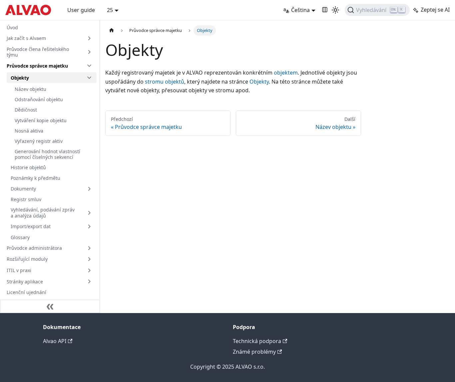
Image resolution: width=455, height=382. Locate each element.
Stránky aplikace (25, 281)
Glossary (20, 237)
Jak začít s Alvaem (26, 38)
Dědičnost (26, 110)
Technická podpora (257, 341)
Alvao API (54, 341)
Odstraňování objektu (39, 99)
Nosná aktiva (29, 131)
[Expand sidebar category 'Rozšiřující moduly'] (89, 259)
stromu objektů (164, 81)
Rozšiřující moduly (27, 259)
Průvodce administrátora (34, 248)
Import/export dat (31, 226)
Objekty (20, 78)
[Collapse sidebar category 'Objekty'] (89, 77)
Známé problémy (254, 351)
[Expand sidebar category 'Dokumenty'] (89, 189)
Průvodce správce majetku (37, 66)
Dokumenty (23, 189)
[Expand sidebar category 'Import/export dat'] (89, 226)
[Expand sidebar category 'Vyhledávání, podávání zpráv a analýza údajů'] (89, 212)
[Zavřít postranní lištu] (50, 306)
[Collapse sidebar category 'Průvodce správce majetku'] (89, 65)
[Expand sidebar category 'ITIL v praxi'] (89, 270)
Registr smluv (26, 199)
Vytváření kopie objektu (41, 120)
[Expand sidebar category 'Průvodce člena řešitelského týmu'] (89, 52)
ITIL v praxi (19, 270)
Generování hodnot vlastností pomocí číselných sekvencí (47, 154)
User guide (81, 10)
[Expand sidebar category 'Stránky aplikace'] (89, 281)
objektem (286, 72)
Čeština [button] (300, 10)
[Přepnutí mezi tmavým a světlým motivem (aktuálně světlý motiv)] (335, 10)
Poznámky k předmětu (35, 178)
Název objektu (30, 89)
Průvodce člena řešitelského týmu (38, 52)
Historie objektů (28, 167)
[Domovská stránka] (111, 30)
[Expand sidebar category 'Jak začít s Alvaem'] (89, 38)
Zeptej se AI (435, 9)
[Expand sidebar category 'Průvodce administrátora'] (89, 248)
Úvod (12, 27)
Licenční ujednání (26, 292)
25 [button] (110, 10)
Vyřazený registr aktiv (39, 141)
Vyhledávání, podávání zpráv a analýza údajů (43, 212)
